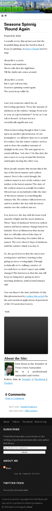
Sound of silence (29, 406)
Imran (29, 507)
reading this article (35, 296)
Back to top (41, 421)
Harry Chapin (32, 48)
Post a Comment (14, 398)
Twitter (8, 383)
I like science (31, 410)
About (6, 421)
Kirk (8, 468)
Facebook (41, 379)
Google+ (27, 379)
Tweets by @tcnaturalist (15, 490)
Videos (16, 421)
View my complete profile (27, 474)
